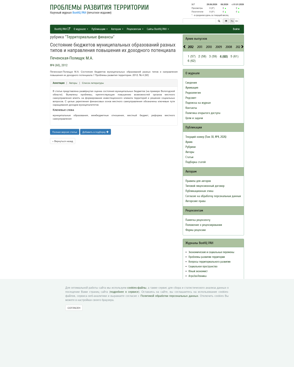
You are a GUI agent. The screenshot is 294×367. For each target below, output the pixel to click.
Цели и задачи (194, 118)
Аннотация (58, 82)
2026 (239, 47)
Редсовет (190, 98)
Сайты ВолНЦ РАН (157, 29)
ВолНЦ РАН (79, 12)
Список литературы (93, 82)
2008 (229, 47)
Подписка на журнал (198, 103)
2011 (199, 47)
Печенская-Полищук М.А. (71, 58)
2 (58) (202, 56)
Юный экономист (198, 271)
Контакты (191, 108)
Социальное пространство (203, 266)
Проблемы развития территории (99, 7)
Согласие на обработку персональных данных (213, 196)
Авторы (73, 82)
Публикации (99, 29)
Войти (236, 29)
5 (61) (235, 56)
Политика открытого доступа (202, 113)
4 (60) (224, 56)
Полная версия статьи (64, 132)
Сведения (191, 82)
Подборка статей (195, 162)
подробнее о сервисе (124, 291)
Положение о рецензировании (203, 225)
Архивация (191, 87)
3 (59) (213, 56)
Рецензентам (134, 29)
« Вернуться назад (62, 141)
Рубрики (190, 147)
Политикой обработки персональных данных (169, 295)
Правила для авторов (198, 181)
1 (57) (192, 56)
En (236, 20)
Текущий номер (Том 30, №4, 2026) (205, 137)
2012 (190, 47)
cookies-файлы (136, 287)
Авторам (116, 29)
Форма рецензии (195, 230)
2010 (209, 47)
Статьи (189, 157)
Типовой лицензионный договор (204, 186)
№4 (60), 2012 (59, 65)
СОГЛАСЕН (74, 307)
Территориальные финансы (89, 37)
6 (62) (192, 60)
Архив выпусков (196, 39)
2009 (219, 47)
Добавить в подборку (94, 132)
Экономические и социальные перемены (211, 252)
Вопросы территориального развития (210, 261)
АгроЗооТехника (198, 276)
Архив (188, 142)
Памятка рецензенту (197, 220)
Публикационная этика (199, 191)
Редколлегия (193, 93)
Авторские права (195, 201)
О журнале (80, 29)
